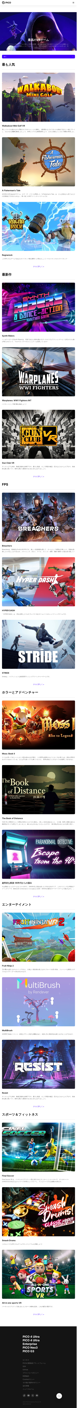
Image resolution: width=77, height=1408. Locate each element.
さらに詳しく (38, 266)
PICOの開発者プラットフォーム (34, 1363)
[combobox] (38, 56)
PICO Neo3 (30, 1347)
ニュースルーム (28, 1389)
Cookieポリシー (28, 1379)
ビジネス (26, 1360)
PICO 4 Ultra (31, 1336)
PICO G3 (28, 1351)
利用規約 (26, 1376)
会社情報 (26, 1386)
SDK (24, 1366)
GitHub (25, 1370)
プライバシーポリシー (31, 1373)
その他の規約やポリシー (31, 1383)
